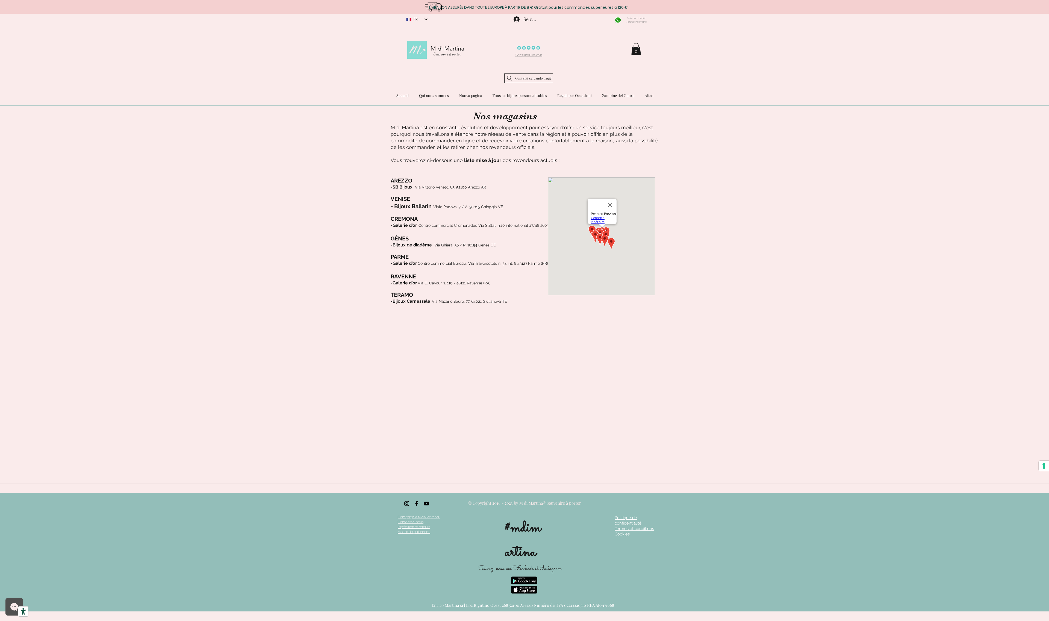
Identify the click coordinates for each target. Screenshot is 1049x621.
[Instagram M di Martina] (406, 503)
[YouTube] (426, 503)
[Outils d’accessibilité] (23, 611)
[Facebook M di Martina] (416, 503)
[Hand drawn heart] (433, 6)
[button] (636, 49)
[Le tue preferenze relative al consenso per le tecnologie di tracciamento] (1044, 466)
